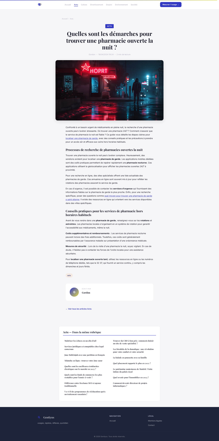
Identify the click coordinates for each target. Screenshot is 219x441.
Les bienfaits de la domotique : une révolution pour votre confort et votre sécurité (133, 350)
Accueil (68, 4)
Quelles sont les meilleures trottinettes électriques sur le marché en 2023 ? (82, 367)
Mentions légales (155, 421)
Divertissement (96, 4)
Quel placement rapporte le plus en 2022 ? (132, 363)
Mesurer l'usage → (170, 4)
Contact (151, 425)
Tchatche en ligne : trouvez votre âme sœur (83, 360)
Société (134, 4)
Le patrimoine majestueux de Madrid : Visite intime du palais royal (132, 370)
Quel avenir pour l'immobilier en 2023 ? (131, 377)
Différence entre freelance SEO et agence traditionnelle (83, 384)
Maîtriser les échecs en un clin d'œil (80, 341)
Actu (76, 4)
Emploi (109, 4)
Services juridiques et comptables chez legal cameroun (84, 347)
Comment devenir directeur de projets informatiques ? (130, 384)
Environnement (121, 4)
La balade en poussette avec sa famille (130, 357)
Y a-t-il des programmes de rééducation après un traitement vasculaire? (85, 392)
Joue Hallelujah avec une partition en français (85, 355)
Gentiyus (48, 417)
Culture (84, 4)
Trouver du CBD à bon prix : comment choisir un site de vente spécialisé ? (133, 342)
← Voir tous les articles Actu (79, 309)
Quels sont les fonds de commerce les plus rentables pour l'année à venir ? (83, 376)
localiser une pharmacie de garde (82, 138)
